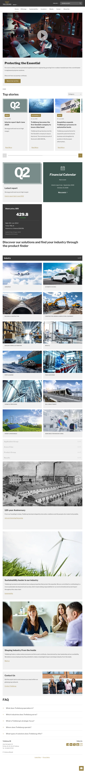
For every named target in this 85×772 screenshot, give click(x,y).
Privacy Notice (46, 757)
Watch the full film (13, 81)
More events (62, 192)
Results (7, 458)
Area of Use (8, 447)
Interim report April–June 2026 (14, 196)
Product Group (10, 452)
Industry (7, 258)
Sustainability (36, 115)
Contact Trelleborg (10, 686)
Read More (8, 147)
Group (7, 115)
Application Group (11, 442)
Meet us (7, 661)
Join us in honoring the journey (14, 518)
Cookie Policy (38, 757)
